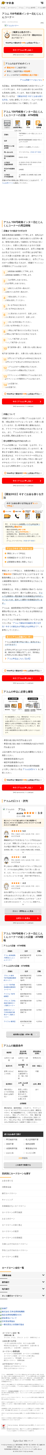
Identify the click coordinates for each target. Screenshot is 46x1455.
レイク (26, 1337)
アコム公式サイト (30, 769)
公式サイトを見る (23, 918)
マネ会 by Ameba (13, 1391)
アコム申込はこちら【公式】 (19, 658)
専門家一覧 (27, 1445)
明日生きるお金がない (11, 1345)
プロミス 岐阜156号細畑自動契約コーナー (10, 978)
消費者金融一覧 (9, 1335)
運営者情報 (19, 1445)
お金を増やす (24, 1345)
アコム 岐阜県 (30, 8)
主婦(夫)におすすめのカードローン (15, 1366)
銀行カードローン (9, 1193)
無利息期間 (30, 1144)
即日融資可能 (11, 1139)
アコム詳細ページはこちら (31, 80)
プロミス (20, 1337)
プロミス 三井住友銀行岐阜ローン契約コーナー (9, 1003)
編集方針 (42, 1445)
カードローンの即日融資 (12, 1212)
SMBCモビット (35, 1337)
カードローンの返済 (10, 1231)
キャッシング (7, 1199)
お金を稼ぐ (17, 1348)
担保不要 (10, 1144)
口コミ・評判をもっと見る (23, 911)
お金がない (26, 1348)
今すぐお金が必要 (29, 1343)
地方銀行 (5, 1289)
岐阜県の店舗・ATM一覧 (23, 1034)
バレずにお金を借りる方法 (13, 1343)
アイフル (7, 1337)
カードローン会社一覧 (11, 1333)
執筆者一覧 (35, 1445)
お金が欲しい (8, 1348)
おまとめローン (8, 1218)
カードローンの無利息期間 (13, 1354)
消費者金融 (6, 1187)
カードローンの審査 (10, 1256)
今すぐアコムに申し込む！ (23, 50)
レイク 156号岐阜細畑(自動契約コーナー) (10, 987)
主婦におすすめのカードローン (15, 1244)
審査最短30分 (31, 1148)
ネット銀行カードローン (12, 1296)
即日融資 (18, 1358)
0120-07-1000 (36, 152)
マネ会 (3, 8)
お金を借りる (7, 1180)
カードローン (12, 8)
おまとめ (10, 1153)
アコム (21, 8)
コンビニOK (31, 1153)
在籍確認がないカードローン (14, 1206)
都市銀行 (5, 1282)
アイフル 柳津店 (9, 1021)
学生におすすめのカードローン (15, 1250)
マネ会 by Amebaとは (7, 1445)
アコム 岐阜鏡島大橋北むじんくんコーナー (9, 957)
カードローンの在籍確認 (12, 1237)
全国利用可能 (11, 1148)
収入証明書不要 (32, 1139)
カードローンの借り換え (12, 1225)
